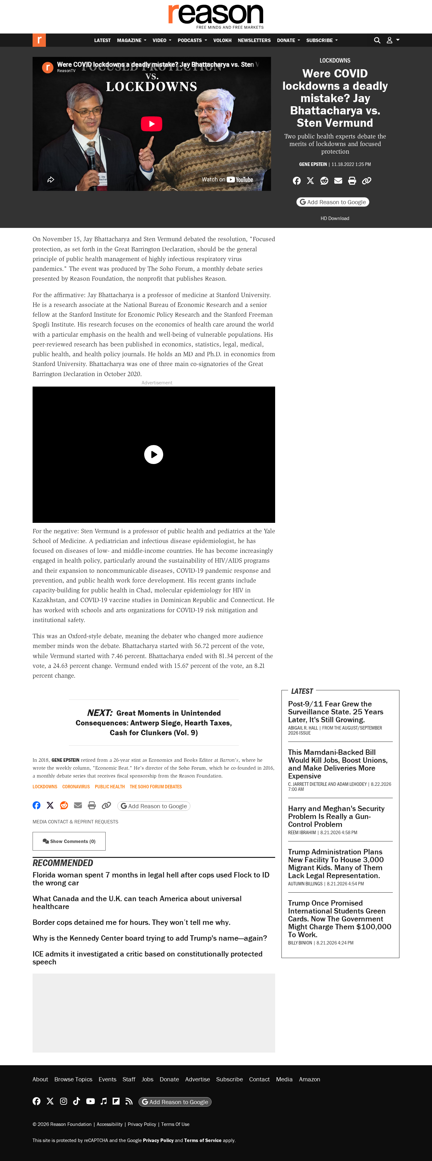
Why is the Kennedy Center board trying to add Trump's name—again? (150, 938)
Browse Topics (73, 1079)
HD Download (335, 218)
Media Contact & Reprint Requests (75, 821)
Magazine (130, 40)
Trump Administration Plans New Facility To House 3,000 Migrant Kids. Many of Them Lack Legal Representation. (336, 863)
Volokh (222, 40)
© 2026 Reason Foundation (62, 1124)
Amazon (309, 1079)
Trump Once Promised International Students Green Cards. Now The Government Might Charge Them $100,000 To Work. (340, 918)
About (40, 1079)
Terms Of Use (175, 1124)
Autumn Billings (305, 883)
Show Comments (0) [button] (72, 841)
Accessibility (110, 1124)
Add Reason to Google (336, 202)
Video (160, 40)
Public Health (110, 786)
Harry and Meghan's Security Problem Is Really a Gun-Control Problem (336, 816)
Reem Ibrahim (302, 832)
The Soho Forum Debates (156, 786)
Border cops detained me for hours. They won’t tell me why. (132, 922)
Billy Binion (300, 942)
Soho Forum (192, 768)
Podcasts (190, 40)
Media (284, 1079)
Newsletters (254, 40)
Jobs (147, 1079)
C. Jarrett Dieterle (307, 783)
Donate (286, 40)
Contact (259, 1079)
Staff (129, 1079)
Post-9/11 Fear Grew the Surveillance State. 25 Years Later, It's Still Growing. (335, 711)
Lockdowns (335, 60)
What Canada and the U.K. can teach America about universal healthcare (137, 902)
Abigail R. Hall (303, 727)
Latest (102, 40)
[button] (393, 40)
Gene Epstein (313, 164)
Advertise (197, 1079)
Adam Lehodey (352, 783)
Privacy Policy (142, 1124)
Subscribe (320, 40)
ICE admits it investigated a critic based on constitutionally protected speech (147, 958)
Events (107, 1079)
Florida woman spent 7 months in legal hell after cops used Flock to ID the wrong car (151, 879)
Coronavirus (76, 786)
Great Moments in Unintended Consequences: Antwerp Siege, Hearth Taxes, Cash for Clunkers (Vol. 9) (154, 723)
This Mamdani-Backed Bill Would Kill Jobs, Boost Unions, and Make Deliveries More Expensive (338, 764)
